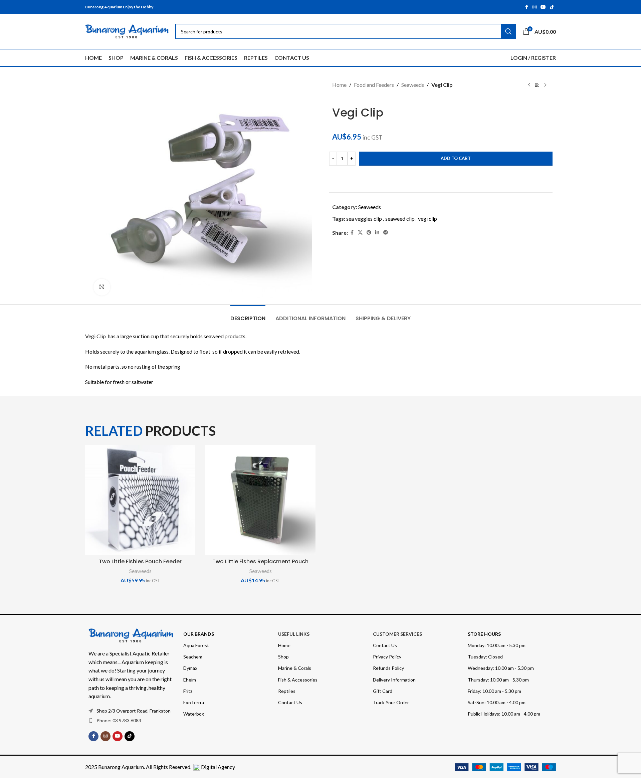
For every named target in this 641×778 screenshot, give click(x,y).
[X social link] (360, 232)
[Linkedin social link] (377, 232)
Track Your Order (391, 702)
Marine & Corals (294, 668)
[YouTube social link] (543, 7)
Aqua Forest (196, 645)
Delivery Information (394, 680)
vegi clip (427, 218)
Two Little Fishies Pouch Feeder (140, 561)
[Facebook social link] (526, 7)
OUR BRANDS (198, 634)
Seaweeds (412, 84)
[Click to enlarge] (101, 287)
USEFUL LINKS (293, 634)
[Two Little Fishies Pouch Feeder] (140, 500)
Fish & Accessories (297, 680)
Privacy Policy (387, 656)
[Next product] (545, 85)
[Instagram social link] (534, 7)
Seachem (192, 656)
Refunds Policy (388, 668)
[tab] (247, 315)
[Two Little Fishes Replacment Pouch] (260, 500)
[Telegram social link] (385, 232)
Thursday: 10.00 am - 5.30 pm (498, 680)
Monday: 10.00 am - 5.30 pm (496, 645)
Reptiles (286, 691)
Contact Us (290, 702)
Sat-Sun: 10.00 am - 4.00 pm (496, 702)
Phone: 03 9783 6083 (118, 720)
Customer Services (397, 634)
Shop (283, 656)
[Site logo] (127, 30)
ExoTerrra (193, 702)
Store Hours (484, 634)
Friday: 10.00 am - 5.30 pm (494, 691)
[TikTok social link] (552, 7)
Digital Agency (218, 767)
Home (339, 84)
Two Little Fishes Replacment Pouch (260, 561)
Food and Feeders (374, 84)
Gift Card (382, 691)
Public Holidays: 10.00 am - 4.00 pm (504, 714)
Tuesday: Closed (485, 656)
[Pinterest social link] (369, 232)
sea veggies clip (364, 218)
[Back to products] (537, 85)
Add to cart (456, 158)
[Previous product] (529, 85)
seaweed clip (400, 218)
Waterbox (193, 714)
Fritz (187, 691)
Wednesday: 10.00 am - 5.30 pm (501, 668)
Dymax (190, 668)
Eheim (189, 680)
